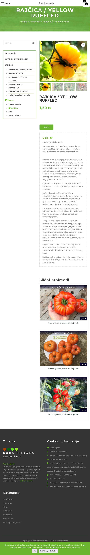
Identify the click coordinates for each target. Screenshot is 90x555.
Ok (35, 551)
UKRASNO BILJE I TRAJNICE (20, 70)
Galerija (8, 511)
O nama (8, 503)
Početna (8, 499)
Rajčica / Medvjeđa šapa (63, 287)
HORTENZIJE (13, 88)
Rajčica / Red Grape (63, 379)
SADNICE (9, 65)
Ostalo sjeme (14, 115)
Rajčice (14, 108)
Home (23, 21)
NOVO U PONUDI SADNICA (16, 59)
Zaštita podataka (48, 551)
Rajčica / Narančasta (63, 333)
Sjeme (10, 100)
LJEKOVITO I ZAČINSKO (18, 91)
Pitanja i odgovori (12, 522)
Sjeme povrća (14, 104)
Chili (10, 112)
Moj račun (9, 518)
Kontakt (8, 514)
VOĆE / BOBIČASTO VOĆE (19, 95)
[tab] (46, 127)
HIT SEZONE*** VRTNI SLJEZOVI (17, 79)
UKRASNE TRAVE (15, 84)
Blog (6, 507)
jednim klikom (26, 481)
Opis (46, 127)
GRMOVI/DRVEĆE (15, 73)
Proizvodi (35, 21)
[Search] (33, 43)
